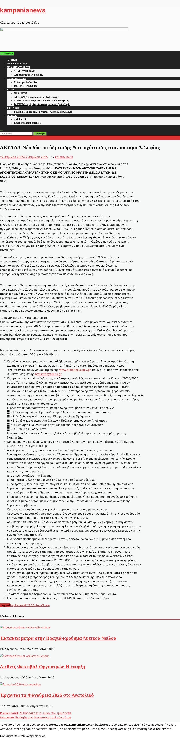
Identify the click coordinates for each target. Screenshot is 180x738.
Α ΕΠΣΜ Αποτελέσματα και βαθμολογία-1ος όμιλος (41, 100)
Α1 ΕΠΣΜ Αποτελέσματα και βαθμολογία (36, 97)
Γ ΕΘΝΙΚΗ (13, 108)
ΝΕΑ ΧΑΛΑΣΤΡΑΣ (17, 63)
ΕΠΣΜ (10, 89)
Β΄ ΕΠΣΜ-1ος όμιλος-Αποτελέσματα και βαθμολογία (42, 104)
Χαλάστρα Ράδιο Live (25, 82)
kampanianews (23, 10)
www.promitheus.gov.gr (75, 370)
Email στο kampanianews (27, 123)
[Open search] (1, 130)
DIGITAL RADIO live (25, 86)
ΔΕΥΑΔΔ (28, 605)
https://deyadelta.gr (48, 374)
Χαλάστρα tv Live (16, 78)
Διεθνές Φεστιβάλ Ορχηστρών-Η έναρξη (42, 666)
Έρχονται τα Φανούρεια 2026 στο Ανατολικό (47, 695)
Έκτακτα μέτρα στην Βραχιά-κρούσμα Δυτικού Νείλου (58, 638)
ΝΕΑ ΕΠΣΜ (20, 93)
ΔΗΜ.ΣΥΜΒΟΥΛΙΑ (25, 71)
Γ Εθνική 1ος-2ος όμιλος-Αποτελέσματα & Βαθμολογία (43, 111)
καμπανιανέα (64, 157)
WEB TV (12, 115)
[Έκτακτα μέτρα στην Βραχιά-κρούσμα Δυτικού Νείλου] (25, 627)
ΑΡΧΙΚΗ (12, 60)
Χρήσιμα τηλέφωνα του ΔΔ (28, 74)
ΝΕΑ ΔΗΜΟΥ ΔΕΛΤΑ (18, 67)
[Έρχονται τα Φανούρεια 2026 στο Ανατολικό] (20, 684)
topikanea (16, 605)
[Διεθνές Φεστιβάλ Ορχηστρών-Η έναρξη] (24, 656)
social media (20, 119)
